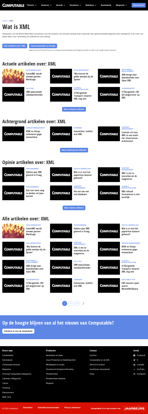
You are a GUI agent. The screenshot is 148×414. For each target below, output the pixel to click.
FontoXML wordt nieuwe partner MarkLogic (34, 76)
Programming (32, 169)
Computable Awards (11, 365)
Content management (127, 128)
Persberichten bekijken (56, 378)
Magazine (6, 369)
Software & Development (128, 70)
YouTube (141, 369)
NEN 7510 (6, 397)
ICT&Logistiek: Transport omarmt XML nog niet (82, 95)
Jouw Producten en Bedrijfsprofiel (61, 360)
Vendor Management (35, 128)
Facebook (141, 355)
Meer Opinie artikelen (74, 208)
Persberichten (52, 374)
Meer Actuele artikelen (74, 109)
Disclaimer (28, 407)
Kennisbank (7, 360)
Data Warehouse (33, 70)
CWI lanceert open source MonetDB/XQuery (130, 285)
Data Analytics (128, 279)
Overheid (78, 128)
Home (4, 21)
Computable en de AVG (100, 360)
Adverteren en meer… (55, 355)
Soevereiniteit (128, 88)
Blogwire (50, 383)
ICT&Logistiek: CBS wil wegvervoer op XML (131, 94)
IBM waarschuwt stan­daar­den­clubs (34, 93)
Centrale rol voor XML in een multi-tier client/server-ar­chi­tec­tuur (130, 137)
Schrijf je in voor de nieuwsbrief (18, 331)
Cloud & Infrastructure (81, 88)
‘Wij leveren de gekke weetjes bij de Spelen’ (83, 76)
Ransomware (8, 392)
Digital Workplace (82, 169)
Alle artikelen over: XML (15, 46)
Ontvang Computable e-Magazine (16, 374)
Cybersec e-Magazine (11, 378)
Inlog (92, 374)
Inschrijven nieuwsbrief (100, 369)
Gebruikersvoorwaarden (48, 407)
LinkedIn (140, 365)
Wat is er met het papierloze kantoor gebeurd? (83, 175)
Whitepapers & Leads (55, 365)
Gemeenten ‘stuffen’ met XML (83, 133)
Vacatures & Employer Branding (60, 369)
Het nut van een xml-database (81, 193)
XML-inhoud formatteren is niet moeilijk (131, 194)
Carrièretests (7, 355)
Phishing (6, 388)
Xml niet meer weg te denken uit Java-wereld (35, 193)
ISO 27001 (30, 88)
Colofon (93, 355)
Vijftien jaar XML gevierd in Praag (34, 174)
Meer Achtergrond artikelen (74, 150)
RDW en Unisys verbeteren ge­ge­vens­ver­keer (34, 134)
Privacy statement (72, 407)
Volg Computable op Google (43, 46)
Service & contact (97, 365)
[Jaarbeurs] (133, 408)
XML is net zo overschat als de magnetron (129, 176)
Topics (5, 383)
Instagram (141, 374)
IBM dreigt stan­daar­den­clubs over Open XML (130, 77)
